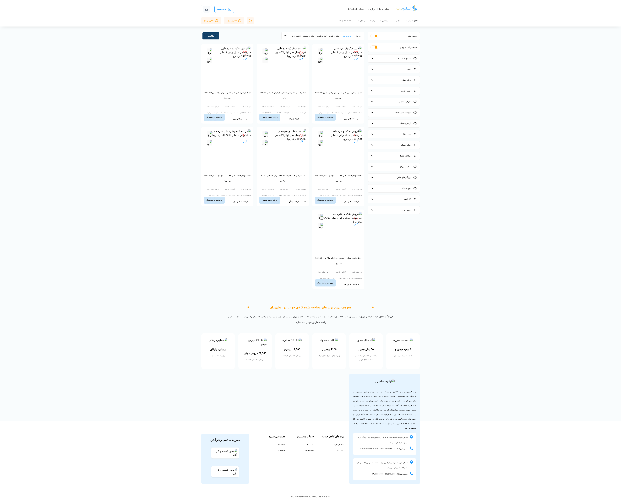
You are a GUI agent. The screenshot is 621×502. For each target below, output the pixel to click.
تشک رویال (340, 450)
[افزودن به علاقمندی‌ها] (356, 52)
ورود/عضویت (221, 9)
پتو (373, 20)
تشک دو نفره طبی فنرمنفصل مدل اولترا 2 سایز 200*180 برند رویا (283, 178)
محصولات (281, 450)
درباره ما (372, 9)
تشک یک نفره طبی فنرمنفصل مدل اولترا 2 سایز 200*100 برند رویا (282, 95)
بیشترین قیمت (334, 36)
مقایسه (210, 36)
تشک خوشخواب (338, 444)
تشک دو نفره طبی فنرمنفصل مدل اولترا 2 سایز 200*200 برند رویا (227, 178)
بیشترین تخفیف (308, 36)
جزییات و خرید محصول (325, 117)
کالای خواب (413, 20)
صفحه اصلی (281, 444)
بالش (362, 20)
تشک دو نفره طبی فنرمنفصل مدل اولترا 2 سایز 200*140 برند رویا (227, 95)
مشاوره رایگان (209, 21)
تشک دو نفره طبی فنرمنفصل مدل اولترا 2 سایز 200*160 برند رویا (338, 178)
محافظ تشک (347, 20)
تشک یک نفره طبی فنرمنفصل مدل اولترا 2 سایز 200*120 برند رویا (338, 95)
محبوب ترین (346, 36)
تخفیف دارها (296, 36)
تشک (398, 20)
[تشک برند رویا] (320, 52)
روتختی (385, 20)
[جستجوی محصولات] (250, 20)
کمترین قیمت (322, 36)
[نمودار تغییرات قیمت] (356, 59)
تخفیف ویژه (232, 20)
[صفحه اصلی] (407, 9)
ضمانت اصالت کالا (356, 9)
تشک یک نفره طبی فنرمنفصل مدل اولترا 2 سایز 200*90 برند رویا (338, 260)
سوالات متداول (309, 450)
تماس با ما (384, 9)
